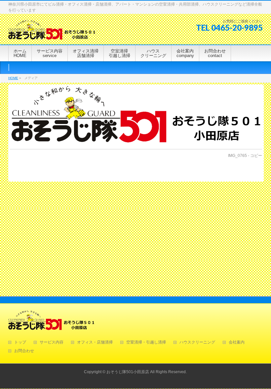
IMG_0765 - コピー (245, 155)
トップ (20, 342)
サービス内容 (51, 342)
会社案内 (237, 342)
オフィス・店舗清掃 (95, 342)
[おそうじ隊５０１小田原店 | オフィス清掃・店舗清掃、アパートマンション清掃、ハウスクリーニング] (51, 32)
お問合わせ (24, 351)
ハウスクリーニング (197, 342)
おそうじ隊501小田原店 (127, 372)
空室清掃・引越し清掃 (146, 342)
